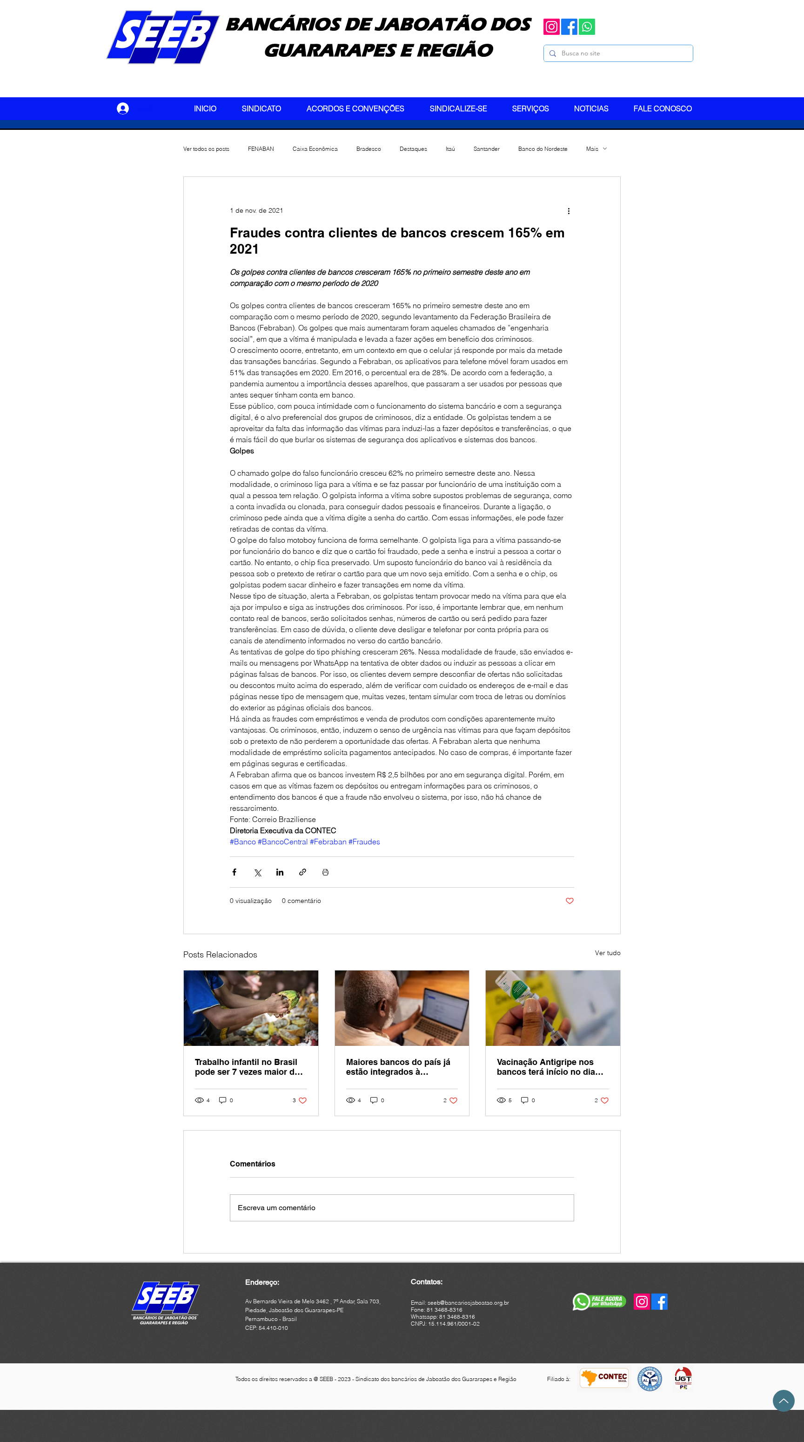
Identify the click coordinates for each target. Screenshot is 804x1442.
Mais (592, 148)
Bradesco (368, 148)
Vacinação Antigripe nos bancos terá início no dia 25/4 (546, 1067)
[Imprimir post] (325, 872)
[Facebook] (569, 27)
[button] (267, 108)
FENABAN (261, 148)
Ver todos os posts (206, 148)
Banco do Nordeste (543, 148)
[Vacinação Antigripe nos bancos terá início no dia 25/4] (553, 1008)
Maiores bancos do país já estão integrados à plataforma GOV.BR (398, 1067)
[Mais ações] (568, 210)
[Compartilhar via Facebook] (234, 872)
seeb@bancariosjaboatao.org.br (468, 1302)
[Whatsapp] (587, 27)
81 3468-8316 (457, 1316)
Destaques (413, 148)
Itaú (450, 148)
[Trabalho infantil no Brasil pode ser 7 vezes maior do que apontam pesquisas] (251, 1008)
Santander (487, 148)
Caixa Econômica (315, 148)
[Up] (784, 1401)
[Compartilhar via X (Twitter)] (257, 872)
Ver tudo (608, 953)
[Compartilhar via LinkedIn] (279, 872)
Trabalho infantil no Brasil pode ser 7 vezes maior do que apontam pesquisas (247, 1067)
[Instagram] (551, 27)
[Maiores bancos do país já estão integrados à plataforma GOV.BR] (402, 1008)
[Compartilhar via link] (302, 872)
